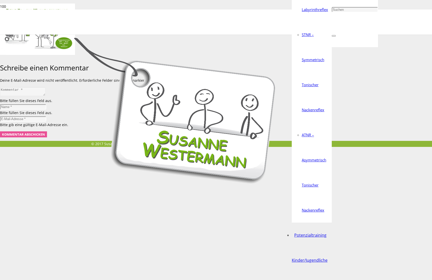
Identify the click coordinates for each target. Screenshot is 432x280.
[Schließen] (334, 36)
